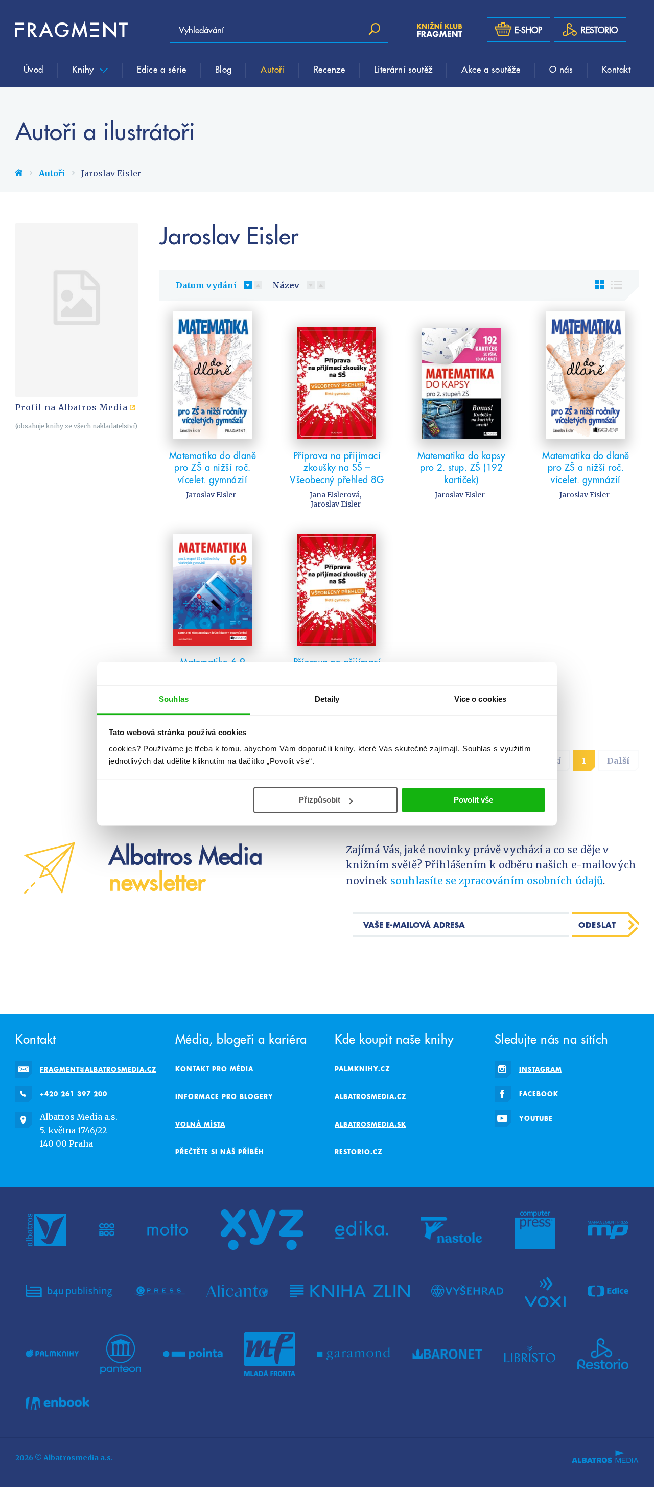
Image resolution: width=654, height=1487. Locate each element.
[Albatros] (46, 1230)
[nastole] (452, 1230)
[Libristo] (530, 1354)
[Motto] (167, 1230)
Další (618, 761)
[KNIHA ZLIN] (350, 1291)
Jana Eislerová (335, 494)
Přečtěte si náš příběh (219, 1151)
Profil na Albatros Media (71, 407)
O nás (561, 69)
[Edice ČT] (608, 1291)
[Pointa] (193, 1354)
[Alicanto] (237, 1291)
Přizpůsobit (319, 799)
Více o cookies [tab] (480, 699)
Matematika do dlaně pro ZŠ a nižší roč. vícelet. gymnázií (212, 467)
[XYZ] (261, 1230)
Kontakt (616, 69)
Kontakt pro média (214, 1068)
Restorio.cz (358, 1151)
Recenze (329, 69)
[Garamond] (354, 1354)
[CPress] (159, 1291)
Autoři (273, 69)
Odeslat (597, 924)
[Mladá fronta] (270, 1354)
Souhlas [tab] (174, 699)
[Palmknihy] (52, 1354)
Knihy (84, 69)
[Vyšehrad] (467, 1291)
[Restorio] (603, 1354)
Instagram (540, 1069)
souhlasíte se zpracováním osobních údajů (496, 881)
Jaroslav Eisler (211, 494)
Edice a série (161, 69)
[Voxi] (545, 1291)
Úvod (33, 69)
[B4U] (68, 1291)
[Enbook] (57, 1403)
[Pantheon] (120, 1354)
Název (285, 285)
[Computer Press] (535, 1230)
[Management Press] (608, 1230)
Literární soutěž (403, 69)
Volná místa (200, 1124)
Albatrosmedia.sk (370, 1124)
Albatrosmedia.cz (370, 1096)
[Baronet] (447, 1354)
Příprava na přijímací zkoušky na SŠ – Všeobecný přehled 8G (337, 467)
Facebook (538, 1094)
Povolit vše (473, 799)
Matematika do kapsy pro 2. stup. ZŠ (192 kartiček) (461, 467)
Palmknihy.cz (362, 1068)
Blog (223, 69)
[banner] (71, 29)
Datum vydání (206, 285)
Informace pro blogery (224, 1096)
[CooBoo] (107, 1230)
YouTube (536, 1118)
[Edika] (362, 1230)
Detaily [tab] (327, 699)
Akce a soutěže (490, 69)
